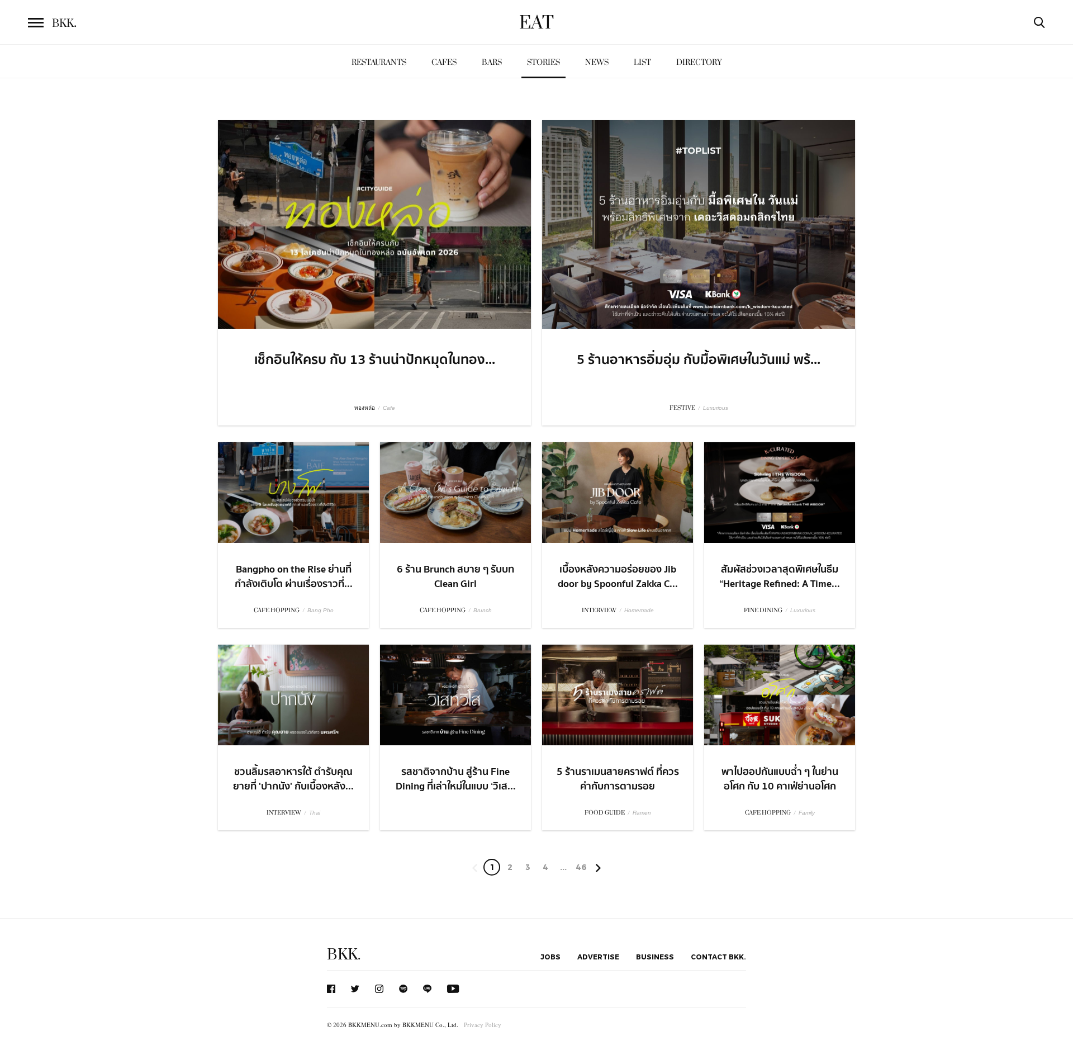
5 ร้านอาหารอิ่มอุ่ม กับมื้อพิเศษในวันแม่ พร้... (698, 360)
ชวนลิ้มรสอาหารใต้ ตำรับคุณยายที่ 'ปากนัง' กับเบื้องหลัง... (293, 779)
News (597, 62)
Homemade (639, 610)
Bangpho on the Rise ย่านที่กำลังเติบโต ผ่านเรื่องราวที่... (294, 576)
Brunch (482, 610)
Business (655, 957)
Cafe (389, 408)
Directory (699, 62)
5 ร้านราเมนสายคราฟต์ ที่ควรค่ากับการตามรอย (618, 779)
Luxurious (715, 408)
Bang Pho (320, 610)
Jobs (550, 957)
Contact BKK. (718, 957)
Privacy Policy (482, 1024)
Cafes (444, 62)
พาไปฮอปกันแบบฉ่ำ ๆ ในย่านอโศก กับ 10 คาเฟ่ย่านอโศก (779, 779)
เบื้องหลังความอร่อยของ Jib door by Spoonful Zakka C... (618, 576)
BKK (64, 23)
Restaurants (379, 62)
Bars (492, 62)
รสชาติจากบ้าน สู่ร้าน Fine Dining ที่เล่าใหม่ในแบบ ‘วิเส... (456, 779)
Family (807, 813)
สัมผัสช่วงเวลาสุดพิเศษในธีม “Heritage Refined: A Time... (779, 576)
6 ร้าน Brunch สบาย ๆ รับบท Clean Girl (455, 576)
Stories (543, 62)
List (642, 62)
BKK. (343, 955)
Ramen (642, 813)
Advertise (598, 957)
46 (581, 867)
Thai (314, 813)
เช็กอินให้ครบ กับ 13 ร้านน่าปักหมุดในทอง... (374, 360)
